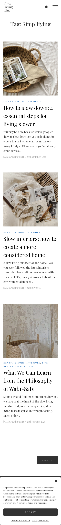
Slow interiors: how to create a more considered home (29, 246)
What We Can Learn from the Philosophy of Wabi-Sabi (27, 380)
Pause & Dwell (32, 101)
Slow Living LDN (15, 156)
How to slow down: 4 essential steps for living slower (28, 115)
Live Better (11, 101)
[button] (56, 481)
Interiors (33, 232)
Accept (30, 512)
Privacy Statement (40, 520)
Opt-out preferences (20, 520)
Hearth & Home (14, 232)
